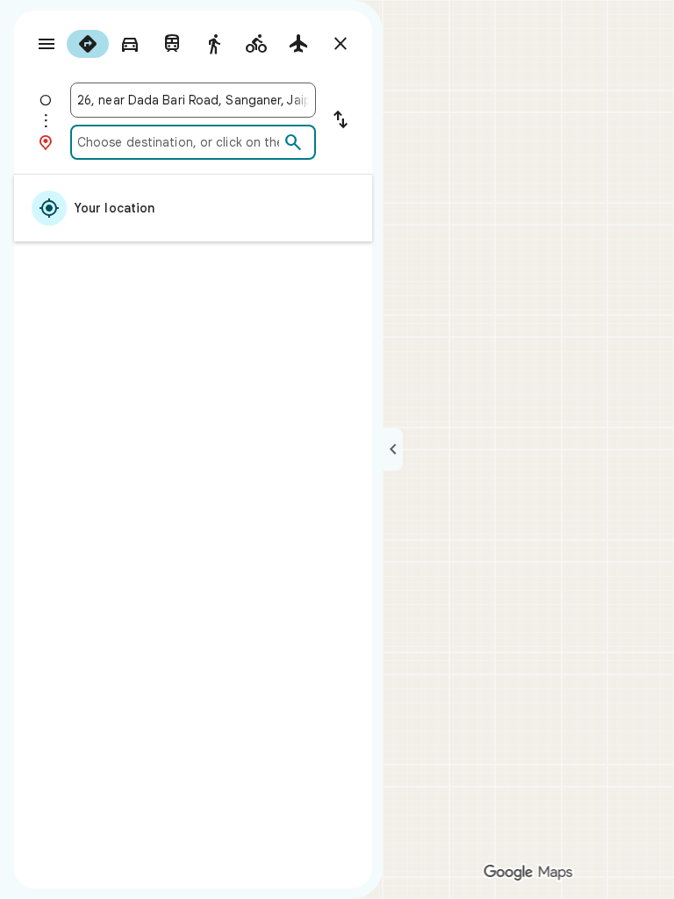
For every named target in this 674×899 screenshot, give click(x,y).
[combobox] (193, 100)
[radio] (88, 43)
